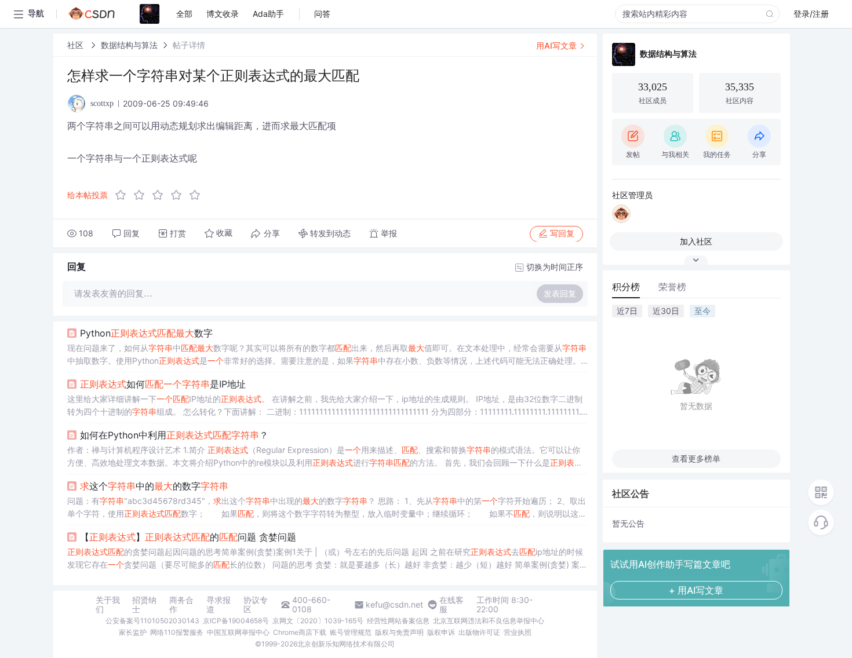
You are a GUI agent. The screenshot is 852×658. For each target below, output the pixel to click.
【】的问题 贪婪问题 (188, 537)
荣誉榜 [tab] (672, 287)
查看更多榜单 (696, 458)
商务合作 (181, 604)
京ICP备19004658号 (236, 620)
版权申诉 (441, 632)
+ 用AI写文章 (696, 590)
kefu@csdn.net (394, 604)
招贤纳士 (144, 604)
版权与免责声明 (399, 632)
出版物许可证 (479, 632)
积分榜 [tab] (626, 287)
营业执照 (517, 632)
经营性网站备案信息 (398, 620)
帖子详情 (189, 45)
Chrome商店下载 (299, 632)
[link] (76, 45)
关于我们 (108, 604)
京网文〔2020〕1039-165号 (317, 620)
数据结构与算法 (129, 45)
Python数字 (146, 333)
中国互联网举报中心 (238, 632)
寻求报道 (218, 604)
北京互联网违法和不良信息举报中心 (488, 620)
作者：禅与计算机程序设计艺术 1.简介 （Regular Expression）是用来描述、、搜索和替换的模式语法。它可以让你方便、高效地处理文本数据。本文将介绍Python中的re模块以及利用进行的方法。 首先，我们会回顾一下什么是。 (324, 457)
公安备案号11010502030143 (152, 620)
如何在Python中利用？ (174, 435)
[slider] (161, 195)
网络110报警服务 (176, 632)
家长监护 (133, 632)
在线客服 (451, 604)
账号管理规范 (351, 632)
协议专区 (255, 604)
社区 (76, 45)
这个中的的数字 (154, 486)
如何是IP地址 (163, 384)
